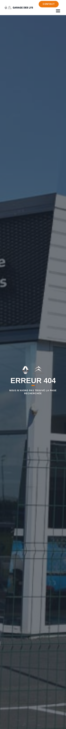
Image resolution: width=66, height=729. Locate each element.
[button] (58, 10)
